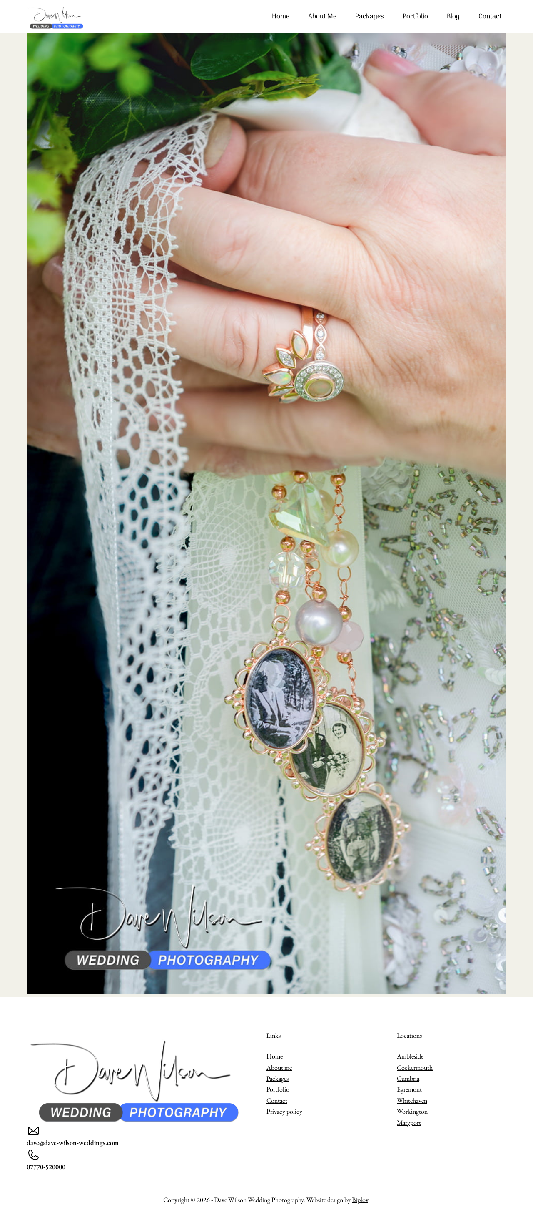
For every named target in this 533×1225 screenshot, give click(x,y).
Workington (412, 1111)
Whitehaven (412, 1100)
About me (322, 16)
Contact (489, 16)
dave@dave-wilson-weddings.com (73, 1142)
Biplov (360, 1199)
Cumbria (408, 1078)
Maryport (409, 1122)
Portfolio (415, 16)
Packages (369, 16)
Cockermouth (415, 1067)
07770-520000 (46, 1166)
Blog (453, 16)
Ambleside (410, 1056)
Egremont (409, 1089)
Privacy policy (284, 1111)
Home (280, 16)
